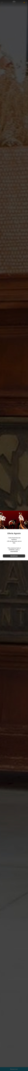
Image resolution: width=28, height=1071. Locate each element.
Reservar (14, 556)
